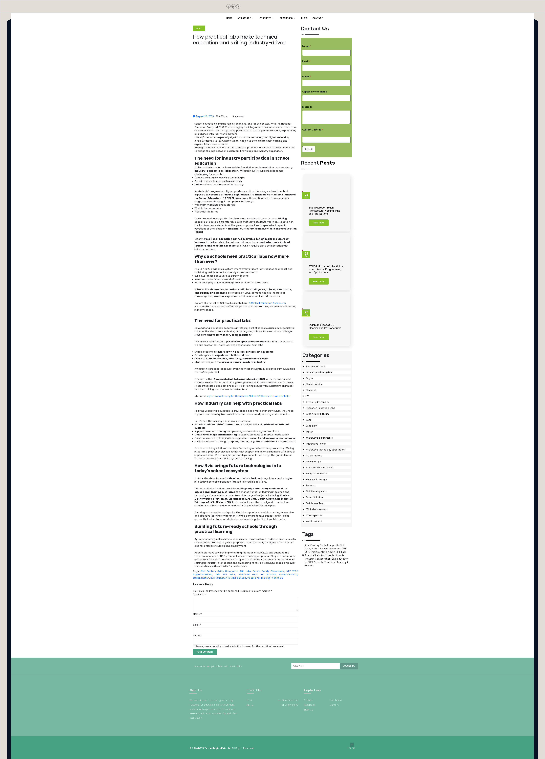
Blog (304, 18)
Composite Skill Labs (238, 571)
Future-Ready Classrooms (268, 571)
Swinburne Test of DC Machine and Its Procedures (325, 326)
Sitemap (308, 709)
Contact (318, 18)
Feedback (309, 704)
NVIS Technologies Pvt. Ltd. (214, 748)
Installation (336, 700)
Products (265, 18)
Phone (306, 76)
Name (197, 613)
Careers (334, 704)
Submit (309, 149)
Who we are (244, 18)
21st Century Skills (212, 571)
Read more (319, 222)
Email (197, 624)
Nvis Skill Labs (225, 574)
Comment (199, 594)
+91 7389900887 (289, 705)
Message (307, 107)
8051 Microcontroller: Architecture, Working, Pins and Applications (324, 210)
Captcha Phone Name (314, 91)
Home (229, 18)
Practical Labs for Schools (257, 574)
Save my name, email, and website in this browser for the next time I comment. (240, 646)
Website (197, 635)
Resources (286, 18)
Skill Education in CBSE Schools (228, 578)
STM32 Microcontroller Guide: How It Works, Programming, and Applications (326, 269)
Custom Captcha (312, 129)
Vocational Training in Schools (265, 578)
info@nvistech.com (288, 700)
